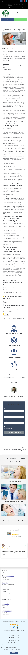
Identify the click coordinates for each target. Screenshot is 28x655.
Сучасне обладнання (14, 369)
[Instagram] (22, 1)
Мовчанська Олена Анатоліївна (14, 396)
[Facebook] (21, 1)
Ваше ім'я (6, 415)
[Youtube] (24, 1)
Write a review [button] (16, 539)
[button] (7, 19)
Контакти (15, 7)
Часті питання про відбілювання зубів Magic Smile (14, 65)
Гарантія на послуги (14, 345)
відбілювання (21, 88)
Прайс (10, 7)
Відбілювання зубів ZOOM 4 (14, 501)
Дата (5, 408)
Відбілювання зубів (4, 25)
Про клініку (20, 7)
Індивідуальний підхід (14, 357)
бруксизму (16, 274)
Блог (6, 7)
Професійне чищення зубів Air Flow (14, 520)
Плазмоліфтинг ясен (14, 481)
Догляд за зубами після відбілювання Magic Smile (14, 56)
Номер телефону (7, 420)
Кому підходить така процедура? (10, 54)
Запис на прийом (7, 69)
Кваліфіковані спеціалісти (14, 333)
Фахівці (4, 67)
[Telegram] (26, 1)
